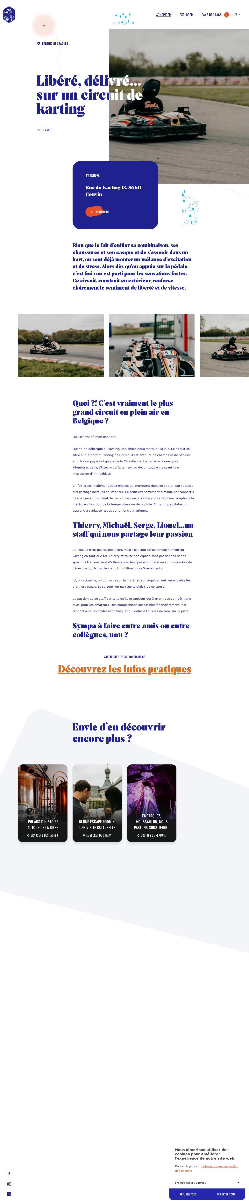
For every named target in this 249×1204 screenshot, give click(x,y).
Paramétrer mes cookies (190, 1183)
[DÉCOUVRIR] (42, 803)
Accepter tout (226, 1194)
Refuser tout (188, 1194)
